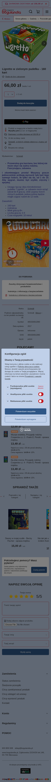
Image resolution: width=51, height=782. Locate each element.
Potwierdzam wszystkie (25, 411)
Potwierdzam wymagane (25, 419)
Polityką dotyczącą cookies (28, 367)
